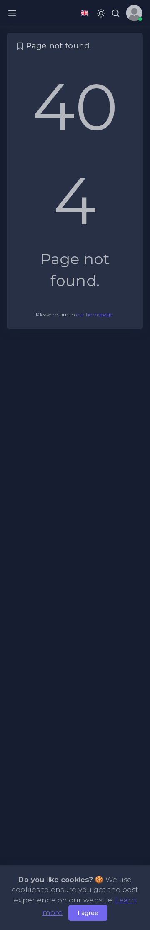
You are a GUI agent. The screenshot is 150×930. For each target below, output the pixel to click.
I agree (88, 913)
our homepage (94, 314)
